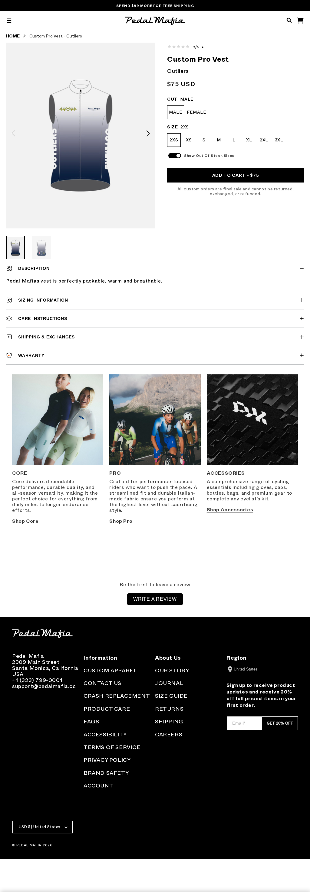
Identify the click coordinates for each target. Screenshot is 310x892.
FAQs (91, 721)
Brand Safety (106, 773)
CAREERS (168, 734)
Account (98, 785)
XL (249, 140)
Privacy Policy (107, 760)
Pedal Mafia (28, 845)
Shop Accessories (230, 509)
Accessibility (105, 734)
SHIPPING (169, 721)
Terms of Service (112, 747)
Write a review (155, 599)
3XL (279, 140)
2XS (174, 140)
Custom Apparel (110, 670)
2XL (264, 140)
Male (175, 112)
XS (189, 140)
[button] (9, 21)
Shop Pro (120, 521)
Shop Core (25, 521)
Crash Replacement (117, 696)
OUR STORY (172, 670)
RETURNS (169, 709)
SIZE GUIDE (171, 696)
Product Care (107, 709)
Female (196, 112)
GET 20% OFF (280, 723)
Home (13, 36)
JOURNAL (169, 683)
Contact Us (102, 683)
